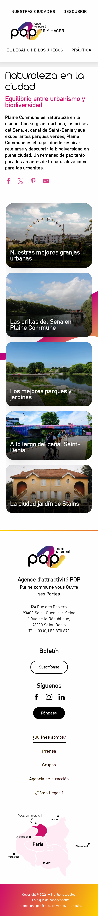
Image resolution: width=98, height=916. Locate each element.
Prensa (49, 751)
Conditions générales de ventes (43, 906)
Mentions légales (63, 894)
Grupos (49, 765)
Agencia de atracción (49, 779)
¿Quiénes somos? (49, 737)
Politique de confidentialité (51, 900)
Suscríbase (49, 667)
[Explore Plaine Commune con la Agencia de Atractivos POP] (22, 31)
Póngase (49, 713)
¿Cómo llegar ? (49, 793)
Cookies (76, 906)
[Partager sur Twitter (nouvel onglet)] (20, 182)
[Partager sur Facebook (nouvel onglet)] (7, 182)
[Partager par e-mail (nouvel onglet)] (45, 182)
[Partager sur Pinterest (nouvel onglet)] (32, 182)
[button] (75, 11)
